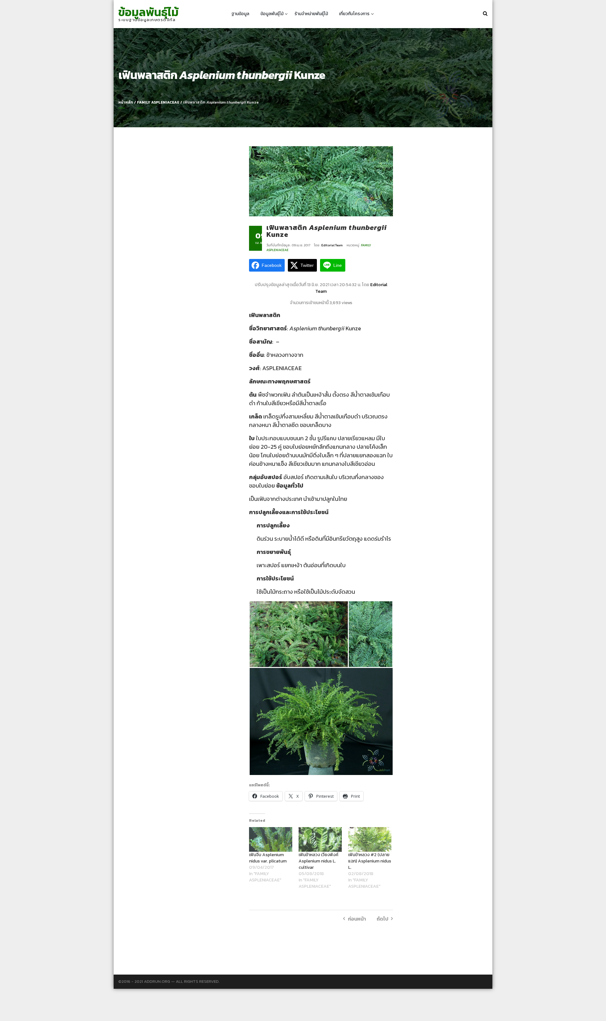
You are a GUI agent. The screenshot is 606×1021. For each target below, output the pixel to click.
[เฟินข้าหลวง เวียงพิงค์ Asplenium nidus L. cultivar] (320, 839)
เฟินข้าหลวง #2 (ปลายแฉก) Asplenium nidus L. (369, 861)
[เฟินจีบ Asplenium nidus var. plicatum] (270, 839)
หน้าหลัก (125, 102)
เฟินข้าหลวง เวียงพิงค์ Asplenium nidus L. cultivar (318, 861)
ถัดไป (382, 918)
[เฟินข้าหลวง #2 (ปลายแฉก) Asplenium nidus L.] (369, 839)
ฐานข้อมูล (240, 13)
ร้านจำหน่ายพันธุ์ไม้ (311, 13)
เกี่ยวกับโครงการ (354, 13)
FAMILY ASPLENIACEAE (158, 102)
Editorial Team (332, 245)
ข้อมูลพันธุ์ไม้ (148, 12)
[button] (298, 634)
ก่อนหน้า (357, 918)
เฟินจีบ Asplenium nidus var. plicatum (268, 857)
